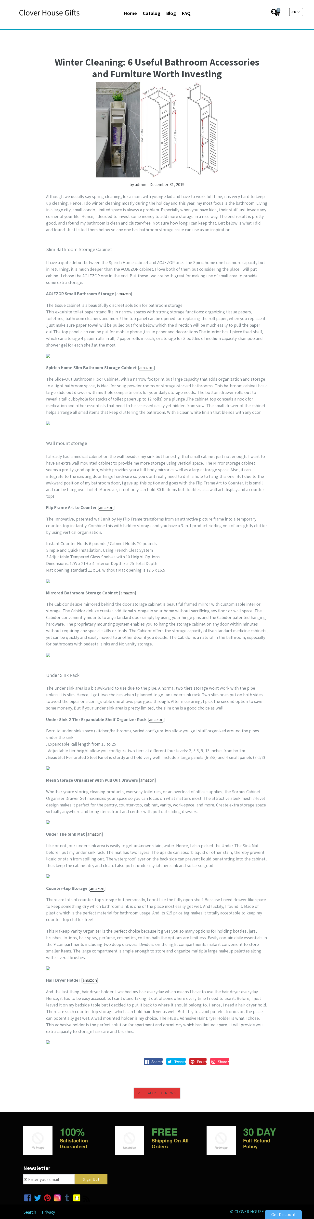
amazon (124, 293)
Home (130, 13)
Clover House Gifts (255, 1211)
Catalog (151, 13)
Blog (171, 13)
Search (29, 1212)
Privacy (48, 1212)
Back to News (160, 1093)
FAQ (186, 13)
